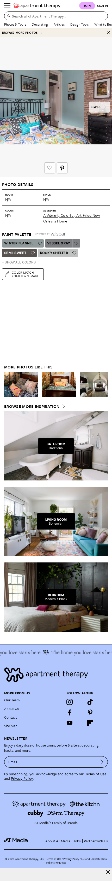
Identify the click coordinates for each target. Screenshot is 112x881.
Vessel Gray (58, 243)
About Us (11, 708)
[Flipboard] (90, 723)
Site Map (10, 726)
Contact (10, 717)
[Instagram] (69, 702)
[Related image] (21, 384)
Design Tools (79, 24)
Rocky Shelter (54, 253)
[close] (108, 872)
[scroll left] (8, 384)
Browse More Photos (20, 32)
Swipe (96, 107)
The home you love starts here (79, 652)
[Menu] (7, 6)
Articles (59, 24)
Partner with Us (96, 841)
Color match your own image (25, 274)
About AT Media (57, 841)
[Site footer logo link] (56, 675)
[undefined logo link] (37, 5)
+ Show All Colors (19, 262)
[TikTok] (90, 702)
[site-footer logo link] (16, 840)
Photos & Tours (15, 24)
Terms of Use (95, 774)
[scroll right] (103, 384)
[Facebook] (69, 712)
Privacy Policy (22, 778)
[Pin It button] (62, 168)
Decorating (40, 24)
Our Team (12, 700)
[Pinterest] (90, 712)
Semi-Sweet (15, 253)
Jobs (77, 841)
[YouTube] (69, 723)
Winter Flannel (19, 243)
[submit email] (101, 762)
